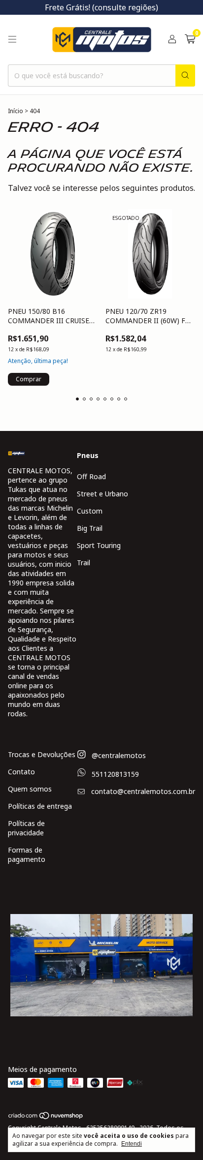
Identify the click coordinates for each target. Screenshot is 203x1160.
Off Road (91, 476)
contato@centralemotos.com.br (143, 791)
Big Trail (89, 528)
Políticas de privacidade (26, 828)
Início (15, 111)
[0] (190, 39)
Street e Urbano (102, 493)
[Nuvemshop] (46, 1117)
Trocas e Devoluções (41, 754)
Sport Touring (99, 545)
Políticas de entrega (40, 806)
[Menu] (12, 39)
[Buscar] (185, 75)
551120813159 (114, 774)
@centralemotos (118, 755)
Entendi (131, 1143)
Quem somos (30, 789)
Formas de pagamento (26, 854)
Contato (21, 771)
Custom (89, 511)
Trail (83, 562)
